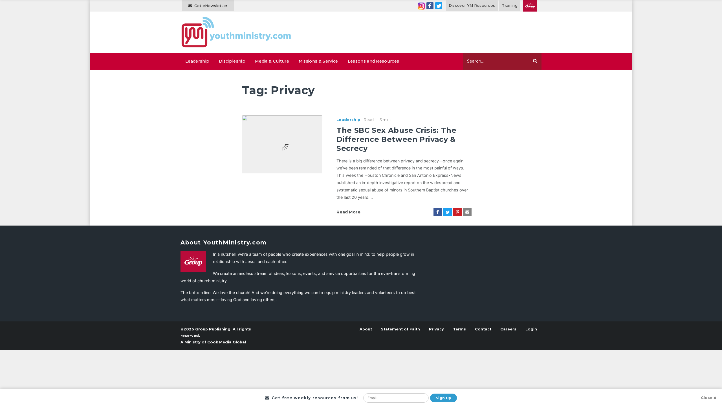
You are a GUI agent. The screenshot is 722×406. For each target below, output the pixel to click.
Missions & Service (318, 61)
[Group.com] (530, 6)
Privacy (436, 329)
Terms (459, 329)
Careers (508, 329)
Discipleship (232, 61)
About (366, 329)
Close (706, 398)
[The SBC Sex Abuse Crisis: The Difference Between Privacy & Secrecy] (282, 144)
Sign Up (443, 398)
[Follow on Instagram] (421, 5)
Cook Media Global (226, 342)
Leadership (197, 61)
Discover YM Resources (472, 5)
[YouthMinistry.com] (236, 32)
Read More (348, 212)
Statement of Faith (400, 329)
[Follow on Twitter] (438, 5)
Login (531, 329)
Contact (483, 329)
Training (510, 5)
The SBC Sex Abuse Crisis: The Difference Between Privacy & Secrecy (396, 139)
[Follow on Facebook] (429, 5)
